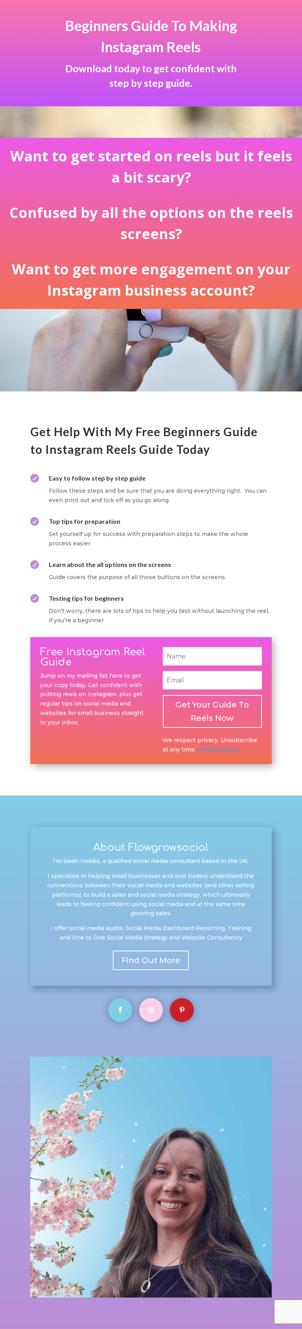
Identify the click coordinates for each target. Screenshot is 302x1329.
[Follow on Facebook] (120, 1010)
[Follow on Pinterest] (182, 1010)
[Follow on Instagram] (151, 1010)
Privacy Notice (218, 749)
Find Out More (151, 960)
